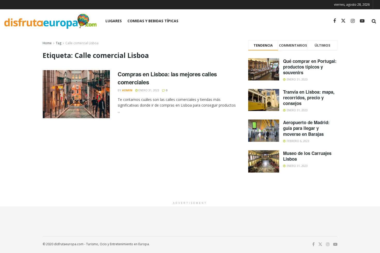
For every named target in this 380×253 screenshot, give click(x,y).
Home (47, 43)
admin (127, 90)
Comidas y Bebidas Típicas (152, 20)
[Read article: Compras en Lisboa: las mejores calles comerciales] (76, 94)
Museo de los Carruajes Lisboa (307, 156)
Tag (58, 43)
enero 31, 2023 (148, 90)
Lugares (113, 20)
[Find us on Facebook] (334, 21)
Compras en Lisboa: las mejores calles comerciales (167, 78)
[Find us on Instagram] (353, 21)
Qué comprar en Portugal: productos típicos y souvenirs (310, 67)
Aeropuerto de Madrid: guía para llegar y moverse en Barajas (306, 128)
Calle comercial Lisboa (81, 43)
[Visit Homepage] (50, 21)
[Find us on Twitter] (343, 21)
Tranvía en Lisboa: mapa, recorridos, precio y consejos (309, 97)
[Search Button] (374, 20)
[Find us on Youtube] (362, 21)
